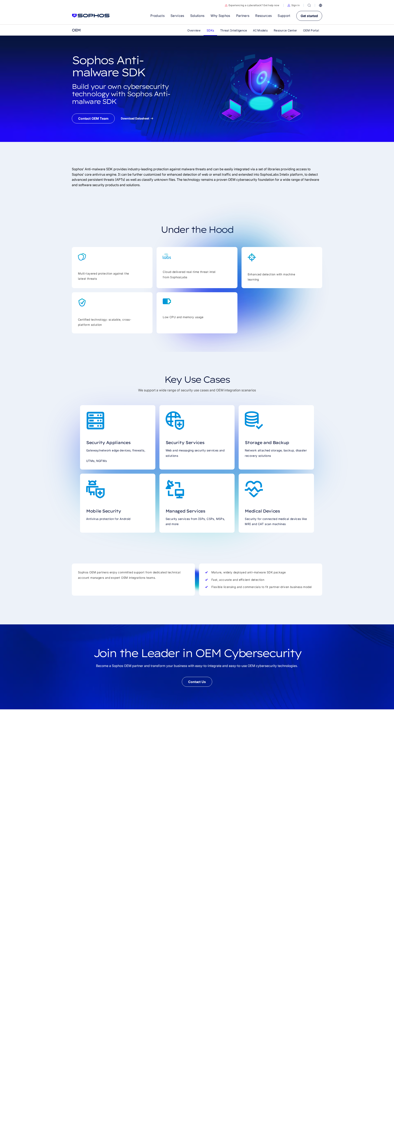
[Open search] (309, 5)
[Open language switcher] (320, 5)
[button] (293, 5)
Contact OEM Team (93, 118)
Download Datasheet (135, 118)
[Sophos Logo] (91, 16)
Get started (309, 16)
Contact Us (197, 682)
